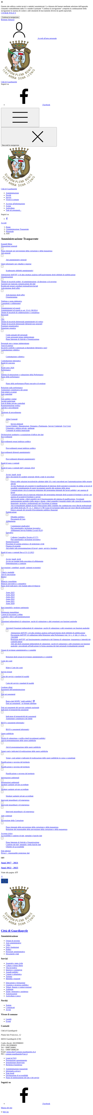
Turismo (9, 976)
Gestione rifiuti (6, 687)
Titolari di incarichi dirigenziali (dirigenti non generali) (21, 324)
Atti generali (5, 253)
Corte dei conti (6, 661)
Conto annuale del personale (16, 335)
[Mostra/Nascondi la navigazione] (20, 117)
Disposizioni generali (9, 246)
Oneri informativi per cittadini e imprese (16, 264)
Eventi (8, 1021)
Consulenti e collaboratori (11, 303)
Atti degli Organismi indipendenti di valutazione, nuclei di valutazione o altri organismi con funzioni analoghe (47, 628)
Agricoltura (10, 208)
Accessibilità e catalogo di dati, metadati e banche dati (21, 836)
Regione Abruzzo (7, 20)
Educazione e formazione (15, 983)
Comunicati (10, 1007)
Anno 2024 (10, 595)
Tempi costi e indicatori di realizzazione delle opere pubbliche (24, 751)
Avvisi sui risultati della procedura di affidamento (24, 561)
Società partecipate (8, 401)
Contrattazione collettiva (10, 350)
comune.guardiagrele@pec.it (16, 1054)
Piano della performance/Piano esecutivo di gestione (26, 383)
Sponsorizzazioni (12, 542)
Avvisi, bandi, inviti (13, 475)
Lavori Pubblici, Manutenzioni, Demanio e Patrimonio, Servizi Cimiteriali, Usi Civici (38, 426)
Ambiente (9, 989)
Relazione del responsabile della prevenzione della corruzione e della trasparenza (36, 829)
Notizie (8, 1005)
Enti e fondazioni (12, 947)
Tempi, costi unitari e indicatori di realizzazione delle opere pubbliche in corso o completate (40, 758)
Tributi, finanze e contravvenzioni (18, 987)
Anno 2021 (10, 601)
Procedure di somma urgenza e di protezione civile (25, 544)
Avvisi (8, 1010)
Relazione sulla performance (12, 388)
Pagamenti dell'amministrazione (13, 690)
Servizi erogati (6, 672)
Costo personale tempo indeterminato (20, 337)
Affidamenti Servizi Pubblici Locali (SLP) (27, 530)
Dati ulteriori (6, 851)
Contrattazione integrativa (11, 361)
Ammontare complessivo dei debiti (19, 719)
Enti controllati (6, 394)
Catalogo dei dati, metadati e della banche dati (23, 845)
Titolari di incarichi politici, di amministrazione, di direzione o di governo (29, 282)
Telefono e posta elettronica (11, 301)
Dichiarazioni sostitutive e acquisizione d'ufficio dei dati (22, 435)
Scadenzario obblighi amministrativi (19, 271)
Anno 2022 (10, 599)
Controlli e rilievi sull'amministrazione (15, 617)
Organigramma (11, 297)
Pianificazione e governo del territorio (15, 762)
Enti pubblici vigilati (8, 399)
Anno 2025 (10, 592)
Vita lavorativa (11, 968)
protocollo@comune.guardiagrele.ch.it (21, 1052)
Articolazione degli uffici (10, 288)
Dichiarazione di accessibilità (17, 1075)
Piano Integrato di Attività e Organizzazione (22, 339)
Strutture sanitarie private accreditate (15, 785)
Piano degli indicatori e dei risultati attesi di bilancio (20, 586)
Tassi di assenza (7, 346)
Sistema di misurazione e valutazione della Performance (22, 375)
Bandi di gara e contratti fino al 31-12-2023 (17, 552)
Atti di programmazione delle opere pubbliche (18, 740)
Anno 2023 (10, 597)
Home (8, 227)
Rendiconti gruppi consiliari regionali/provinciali (19, 286)
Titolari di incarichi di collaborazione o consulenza (20, 312)
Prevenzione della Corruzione (12, 820)
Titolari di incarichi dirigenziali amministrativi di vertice (22, 322)
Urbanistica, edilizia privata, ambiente (20, 428)
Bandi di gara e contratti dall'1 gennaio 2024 (18, 468)
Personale (10, 231)
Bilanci (3, 577)
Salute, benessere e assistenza (17, 992)
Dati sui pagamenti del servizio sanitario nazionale (20, 707)
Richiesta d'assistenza (14, 1065)
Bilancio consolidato (9, 581)
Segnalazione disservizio (15, 1063)
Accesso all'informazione (15, 204)
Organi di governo (13, 941)
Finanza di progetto (13, 546)
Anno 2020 (10, 603)
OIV (2, 319)
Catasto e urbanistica (14, 974)
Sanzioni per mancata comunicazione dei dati (18, 284)
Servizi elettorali (17, 424)
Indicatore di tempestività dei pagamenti (21, 716)
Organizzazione (7, 277)
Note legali (10, 1073)
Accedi (3, 223)
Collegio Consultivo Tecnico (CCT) (24, 537)
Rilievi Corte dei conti (14, 668)
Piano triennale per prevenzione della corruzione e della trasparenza (26, 251)
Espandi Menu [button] (6, 244)
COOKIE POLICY (8, 13)
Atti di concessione (8, 574)
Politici (8, 949)
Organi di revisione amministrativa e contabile (18, 650)
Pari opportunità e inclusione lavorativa (25, 528)
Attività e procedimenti (9, 408)
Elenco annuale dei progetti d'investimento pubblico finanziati (34, 510)
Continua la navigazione (10, 17)
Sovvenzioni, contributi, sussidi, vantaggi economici (21, 568)
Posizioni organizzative (10, 326)
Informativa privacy (13, 1071)
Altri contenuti (6, 816)
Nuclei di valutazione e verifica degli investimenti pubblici (23, 738)
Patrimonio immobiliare (10, 612)
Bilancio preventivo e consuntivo (13, 584)
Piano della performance (10, 377)
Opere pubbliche (7, 734)
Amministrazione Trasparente (17, 229)
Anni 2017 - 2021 (9, 863)
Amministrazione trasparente (17, 1069)
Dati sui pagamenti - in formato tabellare (21, 703)
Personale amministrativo (15, 952)
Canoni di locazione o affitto (12, 614)
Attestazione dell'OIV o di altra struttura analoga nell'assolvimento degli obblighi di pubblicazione (38, 275)
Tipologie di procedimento (11, 412)
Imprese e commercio (14, 970)
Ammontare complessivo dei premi (14, 390)
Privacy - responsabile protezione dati (15, 853)
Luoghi (8, 1019)
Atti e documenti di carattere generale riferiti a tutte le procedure (30, 477)
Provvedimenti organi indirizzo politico (16, 441)
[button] (12, 193)
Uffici (8, 945)
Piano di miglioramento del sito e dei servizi (22, 1078)
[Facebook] (7, 219)
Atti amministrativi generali (16, 260)
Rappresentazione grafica (10, 405)
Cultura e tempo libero (14, 965)
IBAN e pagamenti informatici (12, 723)
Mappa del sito (6, 1108)
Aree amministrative (13, 943)
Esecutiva (9, 533)
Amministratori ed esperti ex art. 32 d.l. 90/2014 (19, 310)
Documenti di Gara (18, 519)
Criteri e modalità (7, 572)
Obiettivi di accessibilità (15, 847)
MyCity (6, 1112)
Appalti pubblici (12, 972)
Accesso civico (6, 833)
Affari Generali (11, 419)
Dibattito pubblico (17, 517)
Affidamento (11, 521)
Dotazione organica (8, 328)
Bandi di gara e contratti (10, 463)
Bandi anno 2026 (7, 368)
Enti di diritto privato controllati (13, 403)
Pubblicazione (11, 512)
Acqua (8, 206)
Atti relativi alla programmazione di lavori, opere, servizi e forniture (31, 548)
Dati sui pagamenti (8, 694)
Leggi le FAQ (11, 1058)
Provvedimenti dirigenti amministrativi (15, 452)
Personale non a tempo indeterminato (15, 343)
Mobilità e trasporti (13, 979)
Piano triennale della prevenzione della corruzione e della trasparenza (32, 827)
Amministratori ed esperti (10, 308)
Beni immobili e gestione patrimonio (15, 608)
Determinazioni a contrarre (16, 563)
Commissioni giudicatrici (20, 526)
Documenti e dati (12, 954)
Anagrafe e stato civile (14, 963)
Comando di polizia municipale (18, 430)
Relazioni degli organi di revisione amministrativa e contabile (29, 657)
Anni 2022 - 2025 (9, 867)
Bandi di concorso (8, 363)
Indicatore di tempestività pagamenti (14, 710)
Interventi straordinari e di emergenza (15, 800)
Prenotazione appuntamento (16, 1060)
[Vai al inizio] (2, 877)
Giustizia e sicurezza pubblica (17, 985)
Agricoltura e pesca (13, 996)
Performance (6, 370)
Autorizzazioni (11, 994)
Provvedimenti (6, 437)
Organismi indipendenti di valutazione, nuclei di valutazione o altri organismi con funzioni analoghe (39, 621)
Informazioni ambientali (10, 778)
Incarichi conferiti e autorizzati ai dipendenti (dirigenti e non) (24, 348)
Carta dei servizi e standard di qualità (15, 676)
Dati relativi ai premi (9, 392)
